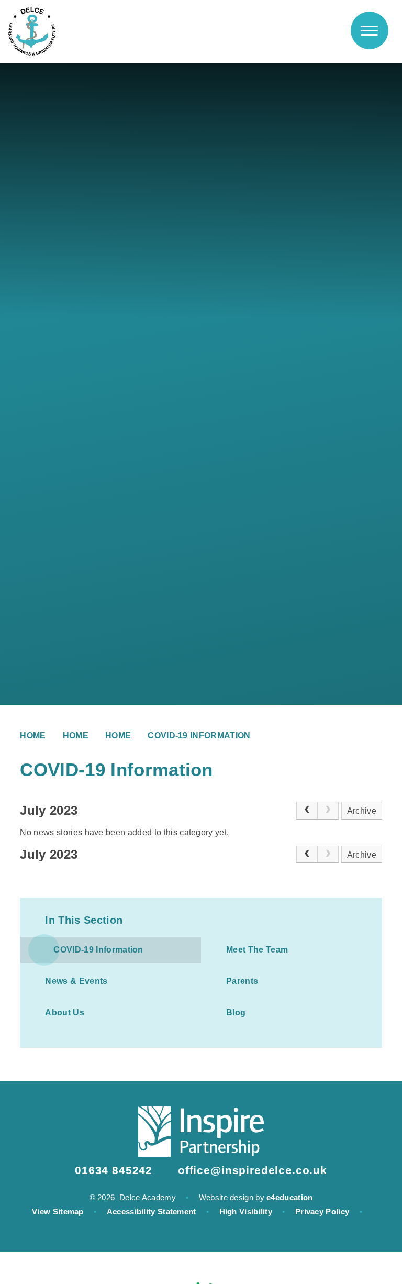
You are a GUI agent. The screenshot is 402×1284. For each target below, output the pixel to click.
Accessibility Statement (151, 1211)
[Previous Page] (307, 811)
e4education (289, 1197)
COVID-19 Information (199, 735)
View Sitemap (58, 1211)
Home (33, 735)
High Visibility (246, 1211)
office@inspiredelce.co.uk (252, 1170)
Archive (361, 810)
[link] (328, 811)
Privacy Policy (322, 1211)
